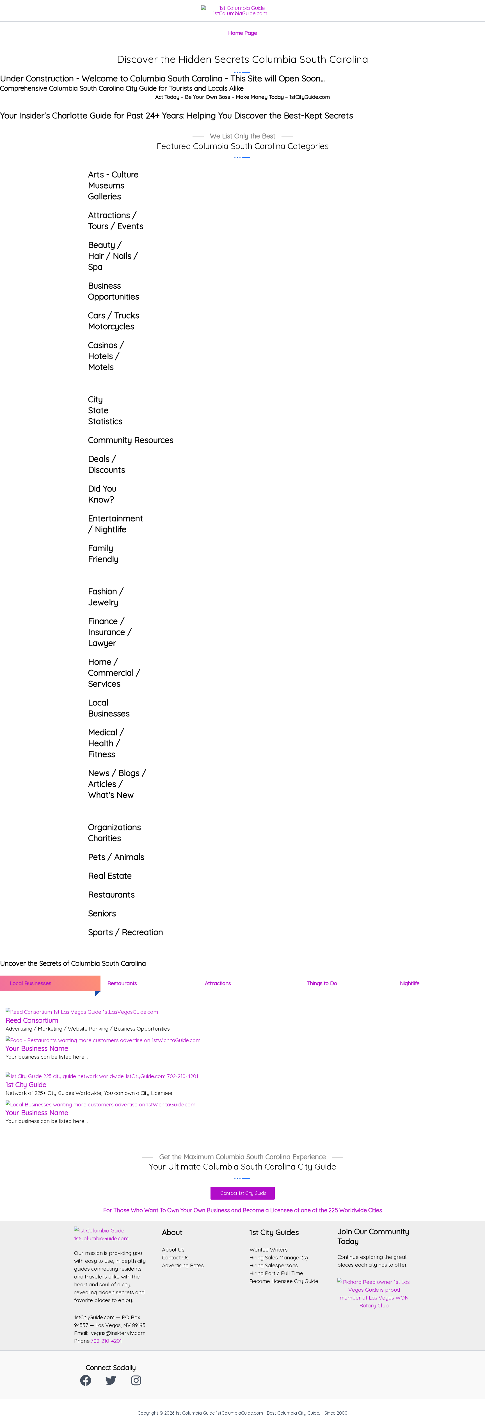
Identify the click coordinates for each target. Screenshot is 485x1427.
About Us (173, 1249)
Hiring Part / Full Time (276, 1273)
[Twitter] (110, 1380)
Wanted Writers (269, 1249)
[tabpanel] (242, 1067)
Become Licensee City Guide (284, 1281)
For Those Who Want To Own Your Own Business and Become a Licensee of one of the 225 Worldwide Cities (242, 1210)
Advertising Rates (183, 1265)
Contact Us (175, 1257)
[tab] (47, 983)
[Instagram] (136, 1380)
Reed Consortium (32, 1020)
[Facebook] (85, 1380)
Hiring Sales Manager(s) (279, 1257)
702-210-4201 (106, 1340)
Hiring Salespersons (274, 1265)
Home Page (242, 32)
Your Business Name (37, 1048)
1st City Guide (26, 1084)
